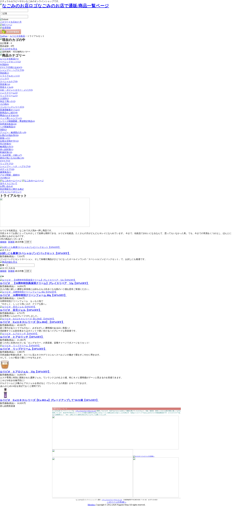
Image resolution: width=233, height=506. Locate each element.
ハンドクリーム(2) (9, 93)
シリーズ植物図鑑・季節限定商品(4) (17, 121)
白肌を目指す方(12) (9, 141)
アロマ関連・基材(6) (10, 175)
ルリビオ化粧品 (17, 36)
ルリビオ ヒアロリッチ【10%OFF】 (22, 336)
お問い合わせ (6, 186)
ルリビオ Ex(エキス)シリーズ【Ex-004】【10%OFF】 (32, 322)
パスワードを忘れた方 (11, 22)
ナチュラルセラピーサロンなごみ (86, 411)
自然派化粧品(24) (8, 124)
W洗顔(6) (4, 64)
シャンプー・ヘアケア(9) (12, 70)
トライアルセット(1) (10, 76)
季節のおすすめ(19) (9, 115)
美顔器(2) (4, 73)
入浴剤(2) (4, 98)
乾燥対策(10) (6, 152)
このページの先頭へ (116, 502)
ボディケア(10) (7, 169)
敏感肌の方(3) (6, 146)
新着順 (11, 242)
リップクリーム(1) (9, 96)
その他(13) (5, 178)
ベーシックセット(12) (10, 62)
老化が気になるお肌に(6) (12, 158)
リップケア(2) (6, 163)
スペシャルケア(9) (9, 81)
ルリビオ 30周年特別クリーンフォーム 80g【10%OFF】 (33, 295)
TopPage (4, 36)
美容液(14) (5, 84)
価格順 (3, 242)
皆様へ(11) (5, 138)
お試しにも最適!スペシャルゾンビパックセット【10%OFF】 (35, 253)
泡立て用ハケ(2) (7, 101)
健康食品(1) (5, 172)
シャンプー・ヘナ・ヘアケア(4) (15, 166)
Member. (92, 505)
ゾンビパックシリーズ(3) (12, 107)
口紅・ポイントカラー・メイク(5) (16, 90)
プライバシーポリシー (11, 192)
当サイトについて (8, 183)
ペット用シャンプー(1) (11, 118)
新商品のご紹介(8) (9, 113)
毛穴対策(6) (5, 144)
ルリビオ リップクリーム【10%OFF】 (23, 348)
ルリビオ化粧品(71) (9, 59)
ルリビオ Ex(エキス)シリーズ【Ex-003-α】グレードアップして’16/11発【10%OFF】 (49, 400)
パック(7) (4, 79)
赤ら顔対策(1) (6, 149)
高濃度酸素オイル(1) (10, 110)
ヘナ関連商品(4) (7, 127)
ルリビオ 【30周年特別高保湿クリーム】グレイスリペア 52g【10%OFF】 (44, 283)
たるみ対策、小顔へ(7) (11, 155)
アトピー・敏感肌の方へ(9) (13, 132)
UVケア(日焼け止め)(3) (11, 67)
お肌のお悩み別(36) (9, 135)
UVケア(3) (5, 161)
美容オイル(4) (6, 87)
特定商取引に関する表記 (12, 189)
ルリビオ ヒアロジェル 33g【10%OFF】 (25, 371)
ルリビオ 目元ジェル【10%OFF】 (20, 310)
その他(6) (4, 104)
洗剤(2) (3, 129)
